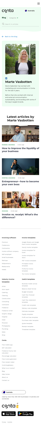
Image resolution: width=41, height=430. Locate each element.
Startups (5, 260)
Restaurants (6, 266)
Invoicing (5, 211)
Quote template (27, 323)
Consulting (5, 301)
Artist (4, 286)
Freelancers (6, 245)
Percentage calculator (9, 356)
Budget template (27, 292)
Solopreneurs (6, 263)
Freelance (5, 307)
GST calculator (7, 348)
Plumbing (5, 329)
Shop (3, 335)
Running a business (8, 144)
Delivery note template (29, 308)
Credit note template (29, 305)
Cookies (9, 422)
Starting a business (8, 178)
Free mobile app (7, 345)
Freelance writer (7, 310)
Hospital (4, 317)
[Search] (3, 24)
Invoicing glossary (7, 365)
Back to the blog (11, 36)
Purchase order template (30, 320)
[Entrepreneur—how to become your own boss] (20, 174)
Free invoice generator (9, 359)
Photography (6, 326)
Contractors (6, 248)
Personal (5, 323)
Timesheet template (28, 329)
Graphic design (7, 313)
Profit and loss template (30, 317)
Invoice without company (10, 251)
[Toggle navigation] (38, 3)
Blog (4, 17)
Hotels (4, 269)
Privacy (4, 422)
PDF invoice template (29, 260)
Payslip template (27, 314)
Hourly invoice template (30, 247)
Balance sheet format (29, 289)
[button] (14, 392)
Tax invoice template (28, 274)
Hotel (3, 320)
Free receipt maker (8, 362)
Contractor (5, 304)
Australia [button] (31, 11)
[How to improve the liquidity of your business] (20, 141)
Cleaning (5, 295)
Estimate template (28, 311)
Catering (4, 292)
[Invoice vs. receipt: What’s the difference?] (20, 207)
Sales (3, 332)
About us (5, 377)
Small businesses (7, 257)
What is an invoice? (8, 368)
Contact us (5, 380)
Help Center (6, 374)
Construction (6, 298)
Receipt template (27, 326)
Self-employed (6, 254)
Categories (12, 18)
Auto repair (5, 289)
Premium (5, 242)
